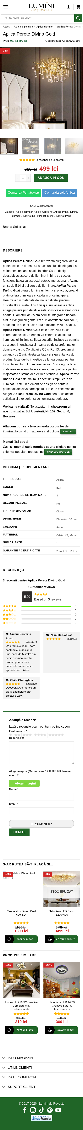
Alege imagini (25, 783)
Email (13, 803)
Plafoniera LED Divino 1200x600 (61, 913)
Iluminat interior (45, 215)
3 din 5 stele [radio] (26, 735)
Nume (13, 789)
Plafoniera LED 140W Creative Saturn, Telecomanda (62, 1005)
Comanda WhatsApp (23, 192)
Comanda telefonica (59, 192)
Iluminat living (63, 215)
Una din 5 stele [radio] (10, 735)
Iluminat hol (29, 215)
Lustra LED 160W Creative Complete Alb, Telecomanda (21, 1005)
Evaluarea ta (18, 731)
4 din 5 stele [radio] (39, 735)
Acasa (6, 26)
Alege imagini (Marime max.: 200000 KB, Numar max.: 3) (40, 773)
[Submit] (78, 18)
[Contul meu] (68, 6)
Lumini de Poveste (51, 1103)
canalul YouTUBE (58, 452)
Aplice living (61, 211)
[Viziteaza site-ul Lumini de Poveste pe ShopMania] (41, 1117)
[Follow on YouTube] (58, 1111)
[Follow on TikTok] (41, 1111)
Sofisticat (19, 226)
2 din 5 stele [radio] (16, 735)
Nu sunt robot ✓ (43, 824)
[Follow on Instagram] (33, 1111)
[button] (5, 7)
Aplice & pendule (23, 26)
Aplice (37, 211)
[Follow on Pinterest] (50, 1111)
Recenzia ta (16, 737)
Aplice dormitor (44, 26)
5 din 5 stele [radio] (55, 735)
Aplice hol (47, 211)
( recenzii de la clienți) (50, 159)
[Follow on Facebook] (25, 1111)
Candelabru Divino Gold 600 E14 (21, 913)
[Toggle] (4, 1058)
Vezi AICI (68, 431)
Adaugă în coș (50, 178)
